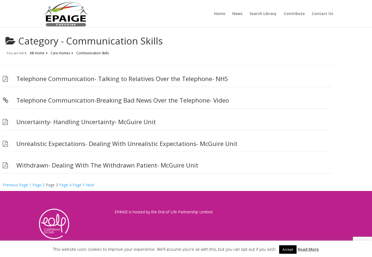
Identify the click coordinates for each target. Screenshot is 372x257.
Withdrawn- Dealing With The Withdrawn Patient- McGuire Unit (107, 165)
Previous (10, 184)
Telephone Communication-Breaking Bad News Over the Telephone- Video (122, 100)
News (237, 14)
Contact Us (322, 14)
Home (219, 14)
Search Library (263, 14)
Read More (308, 249)
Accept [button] (287, 249)
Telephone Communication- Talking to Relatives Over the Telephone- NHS (122, 78)
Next (90, 184)
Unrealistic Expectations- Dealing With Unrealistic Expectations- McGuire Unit (126, 143)
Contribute (294, 14)
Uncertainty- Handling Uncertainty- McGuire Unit (86, 122)
